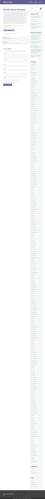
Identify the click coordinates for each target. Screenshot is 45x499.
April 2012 (32, 247)
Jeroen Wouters (33, 41)
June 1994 (32, 448)
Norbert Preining (34, 45)
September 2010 (34, 272)
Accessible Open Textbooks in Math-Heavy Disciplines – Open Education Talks (36, 36)
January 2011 (33, 266)
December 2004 (33, 406)
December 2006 (33, 356)
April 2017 (32, 150)
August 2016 (33, 163)
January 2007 (33, 354)
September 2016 (34, 160)
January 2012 (33, 253)
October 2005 (33, 385)
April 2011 (32, 259)
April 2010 (32, 280)
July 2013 (32, 234)
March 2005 (33, 400)
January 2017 (33, 154)
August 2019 (33, 112)
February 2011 (33, 263)
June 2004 (32, 417)
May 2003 (32, 425)
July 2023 (32, 70)
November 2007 (34, 333)
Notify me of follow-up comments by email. (11, 80)
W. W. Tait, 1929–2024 (34, 21)
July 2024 (32, 66)
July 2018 (32, 125)
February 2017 (33, 152)
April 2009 (32, 299)
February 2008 (33, 327)
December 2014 (33, 202)
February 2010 (33, 284)
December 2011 (33, 255)
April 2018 (32, 131)
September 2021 (34, 83)
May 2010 (32, 278)
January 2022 (33, 78)
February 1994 (33, 451)
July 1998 (32, 438)
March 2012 (33, 249)
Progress (32, 468)
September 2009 (34, 289)
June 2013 (32, 236)
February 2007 (33, 352)
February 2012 (33, 251)
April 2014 (32, 219)
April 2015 (32, 194)
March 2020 (33, 104)
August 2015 (33, 186)
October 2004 (33, 411)
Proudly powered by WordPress (17, 498)
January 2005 (33, 404)
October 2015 (33, 181)
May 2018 (32, 129)
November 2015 (34, 179)
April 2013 (32, 240)
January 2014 (33, 226)
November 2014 (34, 205)
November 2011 (34, 257)
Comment (5, 53)
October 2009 (33, 287)
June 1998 (32, 440)
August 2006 (33, 364)
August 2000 (33, 434)
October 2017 (33, 139)
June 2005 (32, 394)
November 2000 (34, 432)
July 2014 (32, 213)
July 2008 (32, 318)
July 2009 (32, 293)
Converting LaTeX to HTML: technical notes (36, 24)
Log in (32, 480)
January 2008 (33, 329)
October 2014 (33, 207)
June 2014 (32, 215)
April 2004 (32, 421)
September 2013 (34, 232)
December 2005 (33, 381)
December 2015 (33, 177)
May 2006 (32, 371)
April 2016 (32, 169)
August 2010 (33, 274)
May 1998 (32, 442)
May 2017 (32, 148)
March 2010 (33, 282)
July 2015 (32, 188)
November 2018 (34, 118)
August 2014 (33, 211)
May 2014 (32, 217)
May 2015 (32, 192)
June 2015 (32, 190)
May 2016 (32, 167)
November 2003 (34, 423)
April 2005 (32, 398)
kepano (32, 54)
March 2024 (33, 68)
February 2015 (33, 198)
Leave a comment (14, 33)
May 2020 (32, 102)
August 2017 (33, 144)
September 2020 (34, 95)
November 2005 (34, 383)
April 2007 (32, 348)
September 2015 (34, 184)
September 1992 (34, 461)
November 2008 (34, 310)
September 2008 (34, 314)
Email (4, 68)
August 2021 (33, 85)
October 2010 (33, 270)
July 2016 (32, 165)
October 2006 (33, 360)
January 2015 (33, 200)
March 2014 (33, 221)
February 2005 (33, 402)
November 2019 (34, 108)
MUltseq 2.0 (33, 19)
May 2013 (32, 238)
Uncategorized (8, 33)
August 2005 (33, 390)
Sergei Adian (6, 13)
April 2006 (32, 373)
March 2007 (33, 350)
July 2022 (32, 76)
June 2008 (32, 320)
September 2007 (34, 337)
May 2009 (32, 297)
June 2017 (32, 146)
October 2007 (33, 335)
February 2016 (33, 173)
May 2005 (32, 396)
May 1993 (32, 459)
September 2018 (34, 123)
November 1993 (34, 453)
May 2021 (32, 91)
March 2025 (33, 64)
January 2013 (33, 245)
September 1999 (34, 436)
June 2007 (32, 343)
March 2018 (33, 133)
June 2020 (32, 99)
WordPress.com (30, 498)
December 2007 (33, 331)
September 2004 (34, 413)
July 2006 (32, 366)
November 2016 (34, 158)
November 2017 (34, 137)
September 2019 (34, 110)
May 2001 (32, 427)
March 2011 (33, 261)
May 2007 (32, 345)
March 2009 (33, 301)
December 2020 (33, 93)
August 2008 (33, 316)
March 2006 (33, 375)
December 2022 (33, 74)
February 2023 (33, 72)
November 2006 (34, 358)
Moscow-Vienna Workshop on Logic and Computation (16, 11)
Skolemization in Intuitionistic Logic (12, 43)
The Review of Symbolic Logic (10, 38)
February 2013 (33, 242)
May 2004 (32, 419)
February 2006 (33, 377)
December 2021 (33, 81)
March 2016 (33, 171)
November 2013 (34, 230)
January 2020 (33, 106)
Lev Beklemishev (17, 25)
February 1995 (33, 446)
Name (4, 64)
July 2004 (32, 415)
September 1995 (34, 444)
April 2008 (32, 324)
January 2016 (33, 175)
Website (4, 72)
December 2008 (33, 308)
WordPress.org (33, 486)
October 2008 (33, 312)
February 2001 (33, 430)
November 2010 (34, 268)
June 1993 (32, 457)
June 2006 (32, 369)
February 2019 (33, 114)
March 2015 (33, 196)
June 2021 (32, 89)
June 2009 (32, 295)
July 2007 (32, 341)
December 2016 (33, 156)
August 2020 (33, 97)
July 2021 (32, 87)
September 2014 (34, 209)
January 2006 (33, 379)
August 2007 (33, 339)
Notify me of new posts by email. (9, 82)
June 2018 (32, 127)
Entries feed (33, 482)
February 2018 (33, 135)
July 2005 (32, 392)
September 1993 (34, 455)
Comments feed (34, 484)
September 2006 (34, 362)
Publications (33, 470)
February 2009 (33, 303)
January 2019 (33, 116)
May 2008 (32, 322)
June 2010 (32, 276)
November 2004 (34, 409)
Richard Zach (7, 2)
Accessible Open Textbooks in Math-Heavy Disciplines (36, 17)
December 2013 (33, 228)
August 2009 (33, 291)
